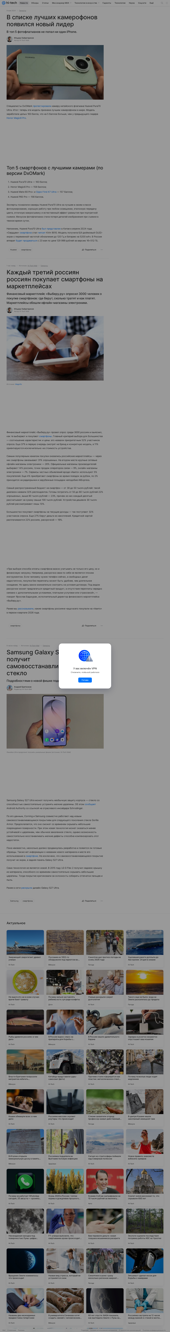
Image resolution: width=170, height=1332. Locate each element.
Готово (85, 680)
